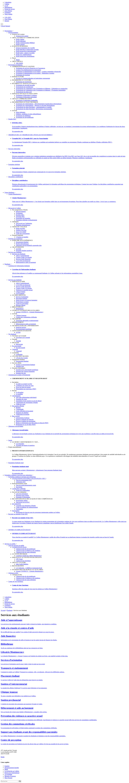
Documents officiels (18, 406)
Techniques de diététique (23, 115)
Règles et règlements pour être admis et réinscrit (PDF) (32, 423)
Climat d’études (20, 292)
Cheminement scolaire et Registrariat (19, 375)
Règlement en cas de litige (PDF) (26, 424)
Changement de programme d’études (27, 402)
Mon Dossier (8, 778)
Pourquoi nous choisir (22, 495)
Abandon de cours (21, 399)
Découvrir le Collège (14, 208)
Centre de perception (22, 303)
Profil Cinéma (20, 39)
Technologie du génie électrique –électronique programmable (34, 109)
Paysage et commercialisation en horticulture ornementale (33, 78)
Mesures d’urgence (10, 776)
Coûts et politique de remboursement (27, 507)
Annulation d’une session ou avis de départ (28, 401)
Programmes (8, 31)
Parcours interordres (14, 149)
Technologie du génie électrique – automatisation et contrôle (34, 107)
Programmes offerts (21, 500)
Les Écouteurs (20, 293)
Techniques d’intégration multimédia (27, 100)
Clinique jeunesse (21, 315)
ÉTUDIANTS (16, 504)
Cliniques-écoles (13, 573)
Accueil (3, 610)
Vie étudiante (12, 334)
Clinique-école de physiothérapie (25, 549)
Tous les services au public (16, 545)
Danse (18, 59)
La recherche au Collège (12, 771)
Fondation (8, 12)
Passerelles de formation (23, 218)
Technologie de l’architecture (24, 87)
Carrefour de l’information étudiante (19, 266)
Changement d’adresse (22, 418)
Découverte (19, 344)
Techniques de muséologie (24, 82)
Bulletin (18, 407)
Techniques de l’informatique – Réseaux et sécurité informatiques (35, 105)
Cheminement (16, 396)
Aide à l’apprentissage (22, 255)
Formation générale (14, 164)
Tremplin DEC (20, 216)
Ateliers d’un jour (21, 230)
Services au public (10, 544)
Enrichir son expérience (15, 238)
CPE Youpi (19, 559)
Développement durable (12, 767)
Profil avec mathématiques (24, 54)
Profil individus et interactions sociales (27, 49)
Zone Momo (8, 11)
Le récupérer (19, 392)
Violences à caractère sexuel (24, 290)
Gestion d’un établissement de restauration (28, 70)
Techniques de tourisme (23, 75)
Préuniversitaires (13, 32)
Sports (10, 440)
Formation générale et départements (26, 220)
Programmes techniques (15, 65)
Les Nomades (20, 444)
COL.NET (8, 17)
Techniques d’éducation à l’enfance (26, 95)
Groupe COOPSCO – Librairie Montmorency (29, 312)
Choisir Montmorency (14, 194)
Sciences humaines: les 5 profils (25, 48)
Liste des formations (22, 494)
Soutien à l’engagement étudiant (25, 364)
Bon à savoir (16, 416)
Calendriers (8, 2)
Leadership (19, 354)
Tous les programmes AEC (24, 480)
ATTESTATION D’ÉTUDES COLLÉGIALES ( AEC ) (29, 478)
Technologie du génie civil (24, 92)
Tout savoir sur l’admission (24, 223)
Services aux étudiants (15, 252)
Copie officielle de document (24, 411)
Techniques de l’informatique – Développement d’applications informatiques (38, 104)
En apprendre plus (17, 131)
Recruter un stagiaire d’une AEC (18, 514)
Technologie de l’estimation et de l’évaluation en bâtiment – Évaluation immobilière (41, 90)
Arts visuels (19, 63)
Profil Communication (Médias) (25, 43)
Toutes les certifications (23, 490)
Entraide (18, 341)
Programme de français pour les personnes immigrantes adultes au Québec (38, 512)
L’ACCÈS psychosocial (23, 261)
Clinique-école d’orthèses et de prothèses (28, 550)
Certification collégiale (18, 488)
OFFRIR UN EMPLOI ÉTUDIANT (19, 530)
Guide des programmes (23, 233)
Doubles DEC (20, 215)
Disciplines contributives (15, 177)
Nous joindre (8, 14)
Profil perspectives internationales (26, 51)
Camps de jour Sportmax (23, 561)
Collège (7, 4)
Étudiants (7, 264)
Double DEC (12, 119)
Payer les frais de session (23, 387)
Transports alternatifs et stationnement (27, 320)
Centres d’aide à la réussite (24, 257)
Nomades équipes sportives (24, 250)
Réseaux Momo (20, 305)
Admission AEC (21, 482)
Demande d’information (23, 497)
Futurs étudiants (9, 192)
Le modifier (19, 394)
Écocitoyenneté (16, 346)
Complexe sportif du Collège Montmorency (29, 555)
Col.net (3, 26)
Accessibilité (8, 774)
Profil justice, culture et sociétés (25, 53)
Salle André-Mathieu (22, 564)
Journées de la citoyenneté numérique (27, 370)
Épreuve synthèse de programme (25, 421)
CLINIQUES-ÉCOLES (19, 547)
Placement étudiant (21, 298)
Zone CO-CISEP (21, 232)
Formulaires (19, 509)
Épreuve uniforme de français (24, 419)
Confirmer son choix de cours (25, 385)
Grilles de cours (20, 404)
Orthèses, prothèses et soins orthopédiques (28, 114)
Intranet (7, 21)
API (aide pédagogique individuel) (26, 397)
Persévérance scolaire (22, 302)
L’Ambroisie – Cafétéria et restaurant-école (29, 568)
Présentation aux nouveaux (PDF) (26, 389)
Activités (18, 249)
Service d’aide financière (23, 259)
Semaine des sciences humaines (25, 371)
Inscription (19, 487)
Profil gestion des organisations (25, 56)
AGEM (18, 332)
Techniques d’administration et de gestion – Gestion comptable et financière (38, 71)
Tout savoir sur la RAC (23, 502)
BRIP (6, 769)
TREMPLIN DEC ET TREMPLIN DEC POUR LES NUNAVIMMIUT (30, 135)
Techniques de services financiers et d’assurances (30, 68)
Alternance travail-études (23, 245)
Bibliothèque (8, 7)
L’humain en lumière (22, 237)
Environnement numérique (24, 329)
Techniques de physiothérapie (25, 117)
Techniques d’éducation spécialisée (26, 97)
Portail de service (10, 9)
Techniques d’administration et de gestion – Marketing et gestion (35, 73)
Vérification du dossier (22, 414)
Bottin (2, 757)
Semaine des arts (21, 373)
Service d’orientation (22, 297)
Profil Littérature (21, 41)
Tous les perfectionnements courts (26, 485)
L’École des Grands (22, 358)
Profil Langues (20, 44)
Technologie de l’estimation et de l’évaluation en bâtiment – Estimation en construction (41, 88)
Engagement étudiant (22, 242)
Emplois (7, 766)
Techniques (19, 213)
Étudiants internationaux (23, 225)
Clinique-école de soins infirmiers (26, 552)
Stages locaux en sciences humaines (26, 300)
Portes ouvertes (20, 228)
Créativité (15, 349)
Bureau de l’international (12, 773)
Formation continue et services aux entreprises (18, 475)
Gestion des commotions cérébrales (26, 317)
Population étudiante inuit (16, 463)
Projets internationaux (22, 244)
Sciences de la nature (22, 36)
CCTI (6, 6)
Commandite (20, 409)
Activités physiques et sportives (25, 445)
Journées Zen (20, 366)
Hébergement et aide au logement (26, 262)
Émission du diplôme (22, 413)
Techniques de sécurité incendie (25, 85)
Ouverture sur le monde (23, 337)
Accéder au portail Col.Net (24, 384)
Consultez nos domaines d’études (26, 505)
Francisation (15, 511)
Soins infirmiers (20, 112)
